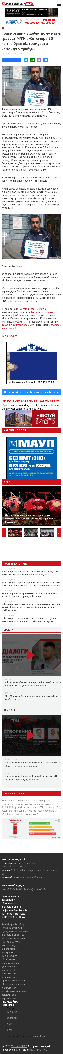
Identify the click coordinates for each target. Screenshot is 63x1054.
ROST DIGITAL (38, 1049)
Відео (7, 482)
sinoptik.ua (39, 1036)
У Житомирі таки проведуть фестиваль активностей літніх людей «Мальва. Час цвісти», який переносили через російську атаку (31, 607)
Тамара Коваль (34, 877)
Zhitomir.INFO (19, 1046)
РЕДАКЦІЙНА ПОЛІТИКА (10, 1003)
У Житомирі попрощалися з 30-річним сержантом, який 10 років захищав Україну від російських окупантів (31, 573)
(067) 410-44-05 (17, 866)
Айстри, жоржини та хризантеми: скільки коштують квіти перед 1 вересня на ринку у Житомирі (30, 595)
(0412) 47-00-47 (16, 889)
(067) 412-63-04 (36, 889)
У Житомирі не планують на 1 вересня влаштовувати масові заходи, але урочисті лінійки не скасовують (29, 620)
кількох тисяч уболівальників (18, 324)
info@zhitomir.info (25, 863)
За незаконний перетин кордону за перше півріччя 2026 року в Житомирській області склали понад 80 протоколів (31, 584)
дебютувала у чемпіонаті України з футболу (29, 313)
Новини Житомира (15, 563)
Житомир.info (18, 123)
